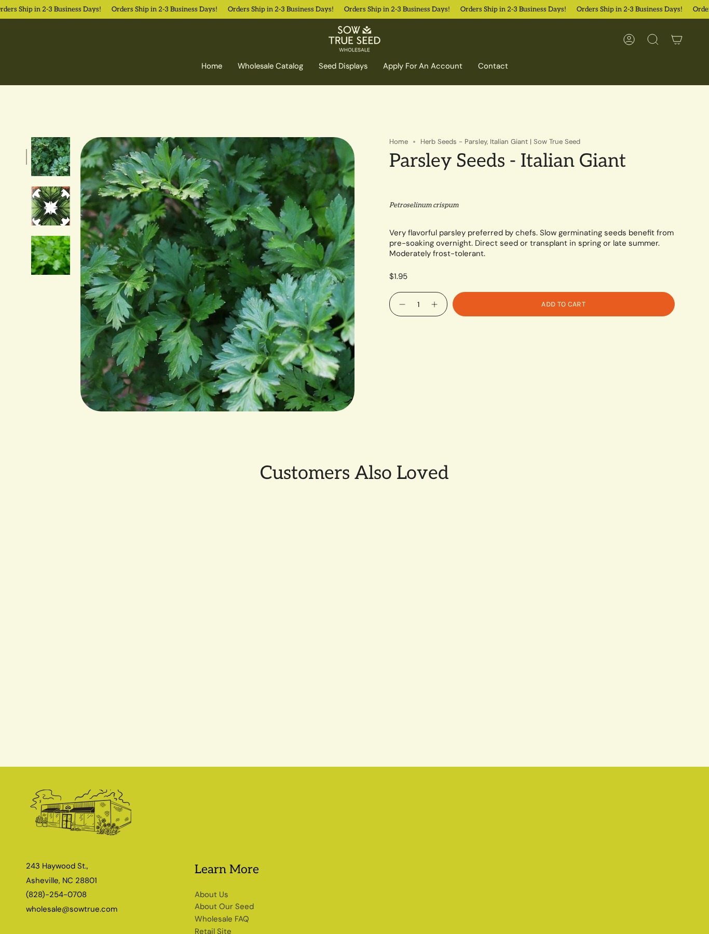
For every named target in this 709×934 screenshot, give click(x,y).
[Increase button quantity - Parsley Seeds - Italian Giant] (435, 304)
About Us (211, 894)
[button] (270, 67)
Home (398, 141)
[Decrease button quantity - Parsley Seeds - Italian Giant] (401, 304)
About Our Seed (224, 906)
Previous (80, 274)
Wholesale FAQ (222, 919)
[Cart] (677, 39)
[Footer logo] (82, 817)
